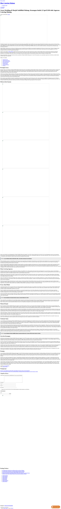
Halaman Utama (4, 5)
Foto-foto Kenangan (6, 64)
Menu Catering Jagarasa (6, 61)
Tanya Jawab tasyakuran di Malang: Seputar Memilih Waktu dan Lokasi (13, 472)
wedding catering (4, 366)
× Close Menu (2, 7)
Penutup (4, 65)
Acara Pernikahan (6, 365)
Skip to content (2, 0)
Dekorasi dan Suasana (6, 60)
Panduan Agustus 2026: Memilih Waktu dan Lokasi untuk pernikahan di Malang (14, 473)
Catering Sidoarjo (5, 476)
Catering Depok (4, 479)
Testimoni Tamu (5, 63)
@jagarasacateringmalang (8, 505)
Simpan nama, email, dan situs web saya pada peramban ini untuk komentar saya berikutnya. (15, 389)
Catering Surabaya (5, 475)
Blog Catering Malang (7, 3)
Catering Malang (10, 51)
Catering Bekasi (4, 481)
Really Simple (5, 508)
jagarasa (8, 14)
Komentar (2, 382)
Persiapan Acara (5, 59)
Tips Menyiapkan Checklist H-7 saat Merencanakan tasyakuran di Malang (13, 471)
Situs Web (1, 387)
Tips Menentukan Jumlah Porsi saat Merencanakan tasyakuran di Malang (13, 470)
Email (1, 385)
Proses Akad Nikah (6, 62)
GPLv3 (12, 508)
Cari (1, 392)
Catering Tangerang (5, 480)
